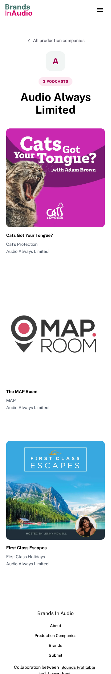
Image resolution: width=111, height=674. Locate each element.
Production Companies (55, 635)
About (55, 625)
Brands (55, 645)
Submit (55, 655)
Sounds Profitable (78, 667)
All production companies (58, 40)
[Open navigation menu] (100, 10)
